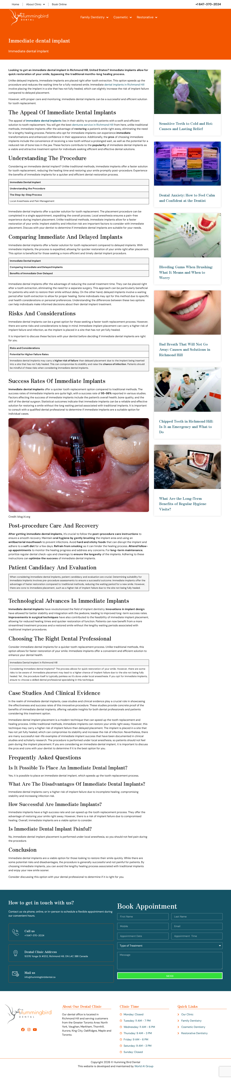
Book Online (59, 4)
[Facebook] (23, 1029)
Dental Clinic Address (41, 951)
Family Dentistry (92, 17)
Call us (30, 931)
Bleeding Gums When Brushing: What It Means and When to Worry (186, 272)
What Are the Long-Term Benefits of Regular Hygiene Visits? (182, 503)
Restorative (145, 17)
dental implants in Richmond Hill (124, 84)
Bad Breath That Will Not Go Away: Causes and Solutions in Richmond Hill (184, 349)
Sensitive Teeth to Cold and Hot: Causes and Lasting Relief (186, 126)
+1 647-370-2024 (208, 4)
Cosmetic (120, 17)
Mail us (30, 972)
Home (15, 4)
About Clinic (33, 4)
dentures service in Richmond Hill (92, 125)
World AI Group (143, 1066)
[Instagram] (29, 1029)
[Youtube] (35, 1029)
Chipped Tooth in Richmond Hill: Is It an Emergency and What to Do (186, 426)
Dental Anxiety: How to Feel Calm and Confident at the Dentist (187, 197)
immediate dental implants (44, 120)
